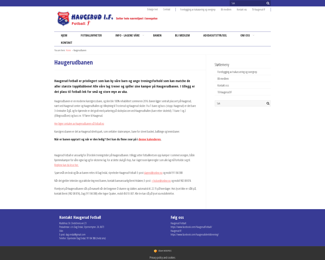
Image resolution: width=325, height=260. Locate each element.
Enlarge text (152, 9)
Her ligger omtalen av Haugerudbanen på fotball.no (79, 123)
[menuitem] (200, 9)
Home (68, 50)
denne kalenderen (149, 139)
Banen (157, 35)
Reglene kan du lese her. (66, 165)
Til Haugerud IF (258, 9)
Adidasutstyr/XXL (215, 35)
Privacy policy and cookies (162, 257)
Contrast (166, 9)
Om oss (245, 35)
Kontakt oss (242, 9)
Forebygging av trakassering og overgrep (197, 9)
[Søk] (268, 3)
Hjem (64, 35)
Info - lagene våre (127, 35)
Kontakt (66, 43)
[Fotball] (110, 19)
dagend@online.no (153, 173)
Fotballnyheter (91, 35)
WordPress (164, 250)
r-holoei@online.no (161, 181)
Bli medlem (226, 9)
